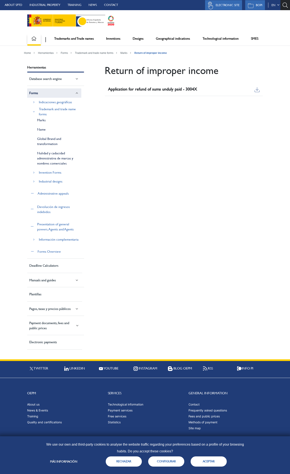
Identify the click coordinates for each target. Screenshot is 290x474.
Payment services (120, 410)
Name (41, 129)
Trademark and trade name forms (94, 53)
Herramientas (46, 53)
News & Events (37, 410)
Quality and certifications (44, 422)
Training (74, 5)
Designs (138, 38)
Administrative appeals (53, 193)
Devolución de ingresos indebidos (53, 209)
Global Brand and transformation (49, 141)
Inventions (113, 38)
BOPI (259, 5)
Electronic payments (43, 342)
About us (33, 404)
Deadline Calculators (43, 265)
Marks (123, 53)
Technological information (221, 38)
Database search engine (45, 79)
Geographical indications (173, 38)
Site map (195, 428)
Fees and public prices (204, 416)
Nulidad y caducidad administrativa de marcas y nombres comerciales (55, 158)
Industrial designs (50, 181)
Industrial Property (45, 5)
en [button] (274, 5)
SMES (254, 38)
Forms (64, 53)
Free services (117, 416)
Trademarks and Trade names (74, 38)
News (93, 5)
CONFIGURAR (166, 461)
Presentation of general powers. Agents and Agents (55, 226)
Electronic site (227, 5)
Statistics (114, 422)
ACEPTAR (209, 461)
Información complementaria (59, 239)
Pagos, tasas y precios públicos (50, 309)
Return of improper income (150, 53)
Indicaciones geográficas (55, 102)
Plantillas (35, 294)
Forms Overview (49, 252)
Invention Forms (50, 172)
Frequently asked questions (208, 410)
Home (27, 53)
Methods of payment (203, 422)
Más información (63, 461)
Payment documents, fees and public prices (49, 325)
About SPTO (13, 5)
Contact (111, 5)
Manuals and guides (42, 280)
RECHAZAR (123, 461)
